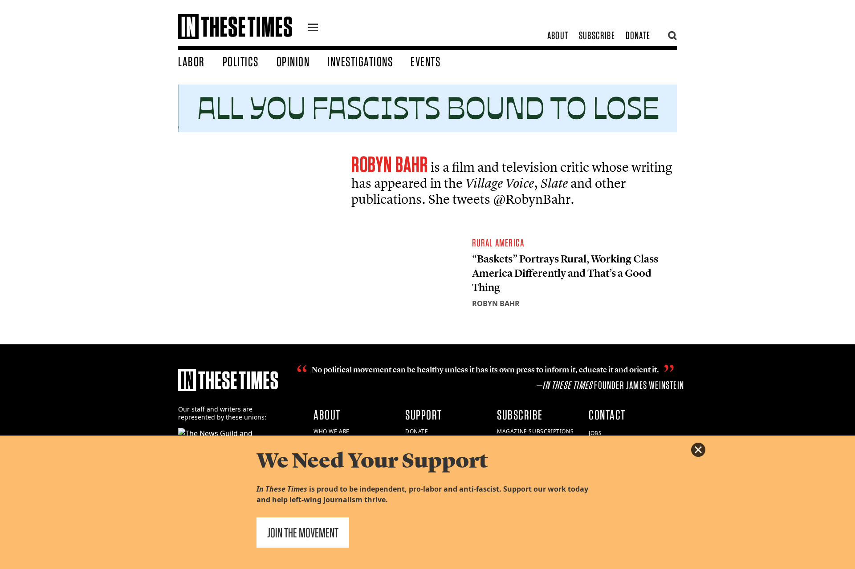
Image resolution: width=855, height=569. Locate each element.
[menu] (313, 28)
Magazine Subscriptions (535, 431)
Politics (241, 61)
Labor (191, 61)
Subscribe (597, 35)
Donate (638, 35)
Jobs (595, 433)
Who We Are (332, 431)
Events (425, 61)
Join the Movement (302, 533)
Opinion (293, 61)
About (557, 35)
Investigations (360, 61)
